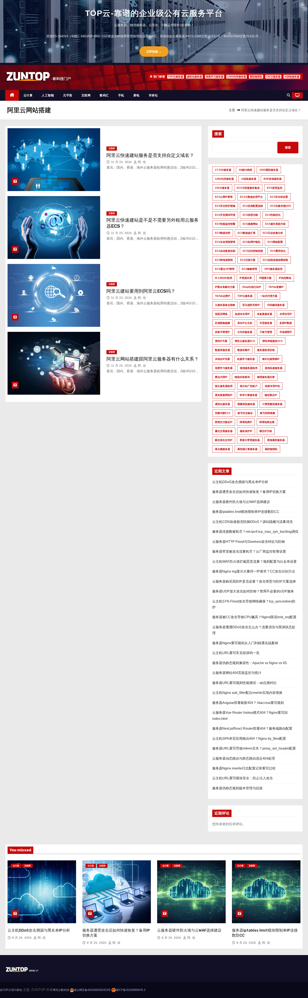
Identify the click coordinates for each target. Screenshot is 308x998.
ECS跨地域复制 (224, 260)
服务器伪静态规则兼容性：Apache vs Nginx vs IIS (249, 663)
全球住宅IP (286, 314)
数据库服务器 (222, 350)
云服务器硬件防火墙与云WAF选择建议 (241, 502)
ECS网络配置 (275, 241)
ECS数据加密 (222, 232)
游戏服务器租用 (249, 368)
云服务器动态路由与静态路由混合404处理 (243, 758)
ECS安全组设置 (279, 196)
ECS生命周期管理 (225, 241)
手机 (121, 95)
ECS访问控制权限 (253, 251)
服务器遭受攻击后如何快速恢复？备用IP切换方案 (249, 492)
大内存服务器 (244, 332)
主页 (232, 110)
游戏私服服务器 (273, 368)
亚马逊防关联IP (251, 305)
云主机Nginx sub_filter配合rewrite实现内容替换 (247, 692)
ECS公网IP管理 (224, 196)
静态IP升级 (266, 431)
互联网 (86, 95)
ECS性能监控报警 (225, 223)
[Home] (12, 95)
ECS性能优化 (273, 214)
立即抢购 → (154, 51)
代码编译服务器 (276, 305)
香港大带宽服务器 (250, 440)
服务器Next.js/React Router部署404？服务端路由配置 (252, 728)
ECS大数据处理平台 (251, 196)
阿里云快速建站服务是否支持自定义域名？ (150, 155)
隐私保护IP (246, 431)
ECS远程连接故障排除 (275, 260)
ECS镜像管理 (249, 269)
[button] (288, 95)
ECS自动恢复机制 (225, 251)
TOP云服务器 (175, 76)
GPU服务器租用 (273, 269)
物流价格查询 (242, 377)
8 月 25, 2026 (22, 937)
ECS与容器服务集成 (248, 187)
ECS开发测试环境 (225, 214)
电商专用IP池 (272, 386)
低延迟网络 (221, 314)
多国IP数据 (286, 323)
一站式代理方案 (268, 296)
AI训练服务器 (291, 76)
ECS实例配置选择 (253, 205)
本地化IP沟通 (222, 359)
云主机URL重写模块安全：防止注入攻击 (242, 778)
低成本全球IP (242, 314)
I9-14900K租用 (223, 278)
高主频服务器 (222, 449)
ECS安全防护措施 (225, 205)
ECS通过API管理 (224, 269)
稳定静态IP (271, 395)
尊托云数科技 (61, 990)
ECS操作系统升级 (275, 223)
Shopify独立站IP (251, 287)
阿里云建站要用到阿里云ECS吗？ (140, 291)
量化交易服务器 (224, 431)
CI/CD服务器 (273, 76)
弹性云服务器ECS (245, 341)
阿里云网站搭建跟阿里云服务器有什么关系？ (152, 359)
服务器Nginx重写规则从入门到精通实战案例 (245, 643)
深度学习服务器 (214, 76)
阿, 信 (141, 162)
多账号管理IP (222, 332)
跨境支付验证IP (223, 422)
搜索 (218, 134)
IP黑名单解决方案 (225, 287)
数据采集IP (243, 350)
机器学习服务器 (246, 359)
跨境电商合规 (266, 422)
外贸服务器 (266, 323)
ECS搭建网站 (250, 223)
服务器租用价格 (266, 350)
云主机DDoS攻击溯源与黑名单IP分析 (240, 482)
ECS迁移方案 (247, 260)
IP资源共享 (245, 278)
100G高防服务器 (268, 169)
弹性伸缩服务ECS (272, 341)
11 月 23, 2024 (122, 162)
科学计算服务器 (248, 395)
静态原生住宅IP (223, 440)
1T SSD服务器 (223, 169)
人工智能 (48, 95)
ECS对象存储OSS (280, 205)
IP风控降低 (285, 278)
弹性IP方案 (221, 341)
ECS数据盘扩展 (246, 232)
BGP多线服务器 (273, 178)
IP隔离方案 (265, 278)
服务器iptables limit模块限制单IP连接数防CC (245, 511)
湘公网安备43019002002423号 (92, 990)
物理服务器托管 (266, 377)
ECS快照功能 (250, 214)
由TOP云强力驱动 (11, 990)
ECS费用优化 (278, 251)
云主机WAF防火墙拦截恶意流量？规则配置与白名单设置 (254, 561)
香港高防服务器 (276, 440)
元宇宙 (67, 95)
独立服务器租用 (224, 386)
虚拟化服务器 (194, 76)
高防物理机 (256, 76)
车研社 (153, 95)
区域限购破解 (222, 323)
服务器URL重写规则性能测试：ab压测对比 (244, 683)
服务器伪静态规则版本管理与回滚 (237, 788)
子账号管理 (266, 332)
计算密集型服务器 (272, 404)
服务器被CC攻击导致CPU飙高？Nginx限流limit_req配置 (254, 617)
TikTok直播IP (275, 287)
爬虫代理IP (221, 377)
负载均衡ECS (222, 413)
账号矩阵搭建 (267, 413)
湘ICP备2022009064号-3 (130, 990)
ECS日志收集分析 (273, 232)
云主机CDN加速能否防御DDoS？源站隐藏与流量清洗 (252, 522)
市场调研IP (286, 332)
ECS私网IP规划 (251, 241)
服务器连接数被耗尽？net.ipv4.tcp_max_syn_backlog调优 (255, 531)
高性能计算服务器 (247, 449)
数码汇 (104, 95)
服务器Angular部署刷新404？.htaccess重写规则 (248, 703)
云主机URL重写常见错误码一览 (235, 653)
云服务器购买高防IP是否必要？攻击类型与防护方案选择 (254, 581)
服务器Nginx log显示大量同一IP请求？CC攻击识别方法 (253, 571)
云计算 (28, 95)
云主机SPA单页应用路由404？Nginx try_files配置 (249, 738)
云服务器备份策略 (225, 305)
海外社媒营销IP (271, 359)
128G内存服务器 (236, 76)
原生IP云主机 (244, 323)
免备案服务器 (264, 314)
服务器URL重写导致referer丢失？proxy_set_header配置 (254, 748)
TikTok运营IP (222, 296)
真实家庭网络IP (223, 395)
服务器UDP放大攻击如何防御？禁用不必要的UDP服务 (253, 591)
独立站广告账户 (249, 386)
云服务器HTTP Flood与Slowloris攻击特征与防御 (248, 541)
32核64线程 (245, 169)
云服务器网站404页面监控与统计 (236, 673)
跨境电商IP (246, 422)
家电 (136, 95)
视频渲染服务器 (246, 404)
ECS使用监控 (274, 187)
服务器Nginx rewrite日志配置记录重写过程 (244, 768)
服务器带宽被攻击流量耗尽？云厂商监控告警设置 (249, 551)
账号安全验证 (245, 413)
